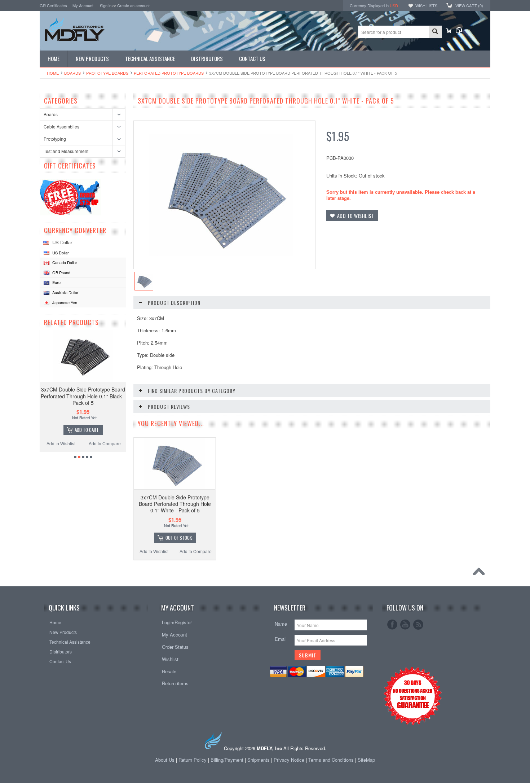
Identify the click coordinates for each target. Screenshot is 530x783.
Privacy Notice (289, 759)
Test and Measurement (66, 151)
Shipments (258, 759)
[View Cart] (448, 31)
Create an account (133, 5)
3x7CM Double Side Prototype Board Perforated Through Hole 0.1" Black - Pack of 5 (83, 396)
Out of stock (178, 537)
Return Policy (192, 759)
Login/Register (177, 622)
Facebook (392, 625)
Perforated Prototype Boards (169, 73)
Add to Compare (105, 443)
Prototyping (55, 139)
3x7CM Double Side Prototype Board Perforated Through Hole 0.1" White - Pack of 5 (175, 504)
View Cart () (469, 5)
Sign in (105, 5)
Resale (169, 671)
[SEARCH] (435, 32)
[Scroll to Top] (481, 573)
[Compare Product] (459, 31)
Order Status (175, 646)
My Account (82, 5)
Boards (72, 73)
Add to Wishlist (61, 443)
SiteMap (366, 759)
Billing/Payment (227, 759)
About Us (165, 759)
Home (53, 73)
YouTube (405, 625)
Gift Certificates (53, 5)
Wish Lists (426, 5)
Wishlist (170, 659)
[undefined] (221, 254)
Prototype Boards (107, 73)
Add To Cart (87, 429)
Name (281, 623)
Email (281, 638)
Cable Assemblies (61, 126)
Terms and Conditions (331, 759)
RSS (418, 625)
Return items (175, 683)
